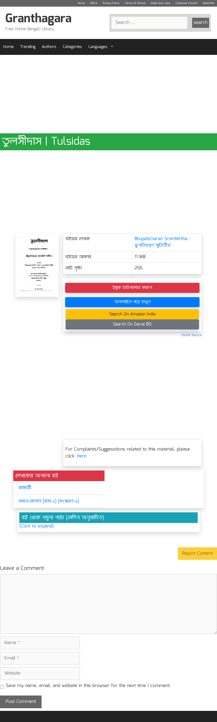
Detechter (208, 3)
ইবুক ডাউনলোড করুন (132, 287)
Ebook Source (192, 335)
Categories (72, 47)
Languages (97, 47)
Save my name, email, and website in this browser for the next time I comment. (88, 686)
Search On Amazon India (132, 314)
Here (81, 456)
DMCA (93, 3)
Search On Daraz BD (132, 324)
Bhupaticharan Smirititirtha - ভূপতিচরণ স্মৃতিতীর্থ (162, 242)
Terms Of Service (135, 3)
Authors (49, 47)
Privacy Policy (111, 3)
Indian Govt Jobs (160, 3)
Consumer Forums (186, 3)
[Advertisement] (108, 94)
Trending (27, 47)
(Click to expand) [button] (36, 526)
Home (81, 3)
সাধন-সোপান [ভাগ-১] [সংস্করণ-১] (49, 501)
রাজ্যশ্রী (25, 487)
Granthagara (38, 19)
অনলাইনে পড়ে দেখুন (132, 302)
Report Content (197, 553)
